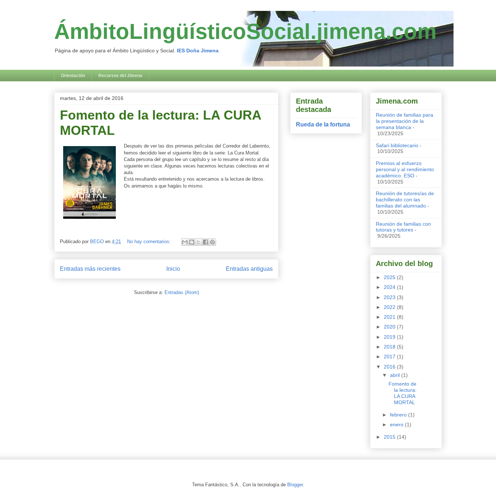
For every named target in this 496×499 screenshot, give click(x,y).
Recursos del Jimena (120, 75)
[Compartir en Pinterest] (212, 242)
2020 (390, 327)
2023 (390, 297)
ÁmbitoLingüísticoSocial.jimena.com (245, 31)
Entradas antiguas (249, 269)
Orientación (73, 75)
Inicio (173, 269)
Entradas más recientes (90, 269)
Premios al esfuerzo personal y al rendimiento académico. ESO (405, 169)
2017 (390, 356)
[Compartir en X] (198, 242)
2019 (390, 337)
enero (397, 424)
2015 (390, 437)
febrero (399, 415)
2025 (390, 277)
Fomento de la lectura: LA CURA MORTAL (402, 393)
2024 (390, 287)
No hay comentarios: (149, 241)
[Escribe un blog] (191, 242)
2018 (390, 347)
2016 (390, 367)
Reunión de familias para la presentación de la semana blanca (404, 121)
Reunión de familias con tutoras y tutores (403, 227)
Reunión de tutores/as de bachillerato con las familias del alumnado (405, 199)
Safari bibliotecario (397, 145)
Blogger (295, 484)
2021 (390, 317)
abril (395, 375)
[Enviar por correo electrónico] (184, 242)
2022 (390, 307)
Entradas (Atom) (181, 292)
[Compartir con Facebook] (205, 242)
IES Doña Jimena (198, 50)
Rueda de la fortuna (323, 124)
